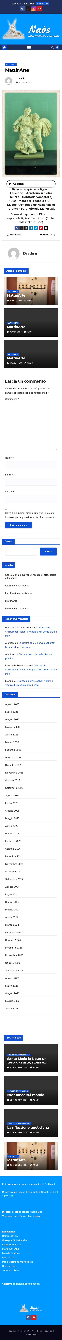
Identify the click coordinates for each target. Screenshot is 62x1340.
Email (9, 474)
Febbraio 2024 (13, 932)
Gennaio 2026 (13, 757)
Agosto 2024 (12, 886)
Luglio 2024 (11, 894)
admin (22, 78)
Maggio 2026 (12, 727)
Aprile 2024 (11, 917)
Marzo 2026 (12, 742)
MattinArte (11, 64)
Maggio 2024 (12, 909)
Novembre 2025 (14, 772)
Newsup (48, 1331)
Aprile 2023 (11, 1008)
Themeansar (30, 1334)
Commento (12, 399)
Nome (9, 457)
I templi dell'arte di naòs (19, 1055)
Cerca (8, 541)
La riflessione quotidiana (18, 593)
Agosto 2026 (12, 704)
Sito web (10, 491)
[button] (52, 47)
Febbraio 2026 (13, 749)
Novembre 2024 (14, 864)
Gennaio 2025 (13, 848)
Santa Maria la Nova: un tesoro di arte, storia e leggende (26, 1062)
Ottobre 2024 (12, 871)
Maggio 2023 (12, 1000)
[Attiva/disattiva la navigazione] (29, 47)
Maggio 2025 (12, 818)
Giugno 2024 (12, 902)
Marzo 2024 (12, 924)
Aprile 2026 (11, 734)
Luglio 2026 (11, 711)
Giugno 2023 (12, 993)
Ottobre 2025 (12, 780)
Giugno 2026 (12, 719)
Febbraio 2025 (13, 841)
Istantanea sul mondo (17, 585)
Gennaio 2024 (13, 940)
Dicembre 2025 (13, 765)
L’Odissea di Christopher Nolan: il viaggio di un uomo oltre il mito (31, 631)
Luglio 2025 (11, 803)
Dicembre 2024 (13, 856)
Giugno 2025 (12, 810)
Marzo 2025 (12, 833)
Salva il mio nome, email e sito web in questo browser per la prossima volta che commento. (30, 515)
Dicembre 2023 (13, 947)
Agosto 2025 (12, 795)
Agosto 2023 (12, 978)
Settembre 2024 (14, 879)
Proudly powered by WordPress (22, 1331)
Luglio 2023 (11, 985)
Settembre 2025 (14, 787)
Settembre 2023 (14, 970)
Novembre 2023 (14, 955)
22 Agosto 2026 (19, 1067)
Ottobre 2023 (12, 962)
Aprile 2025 (11, 825)
